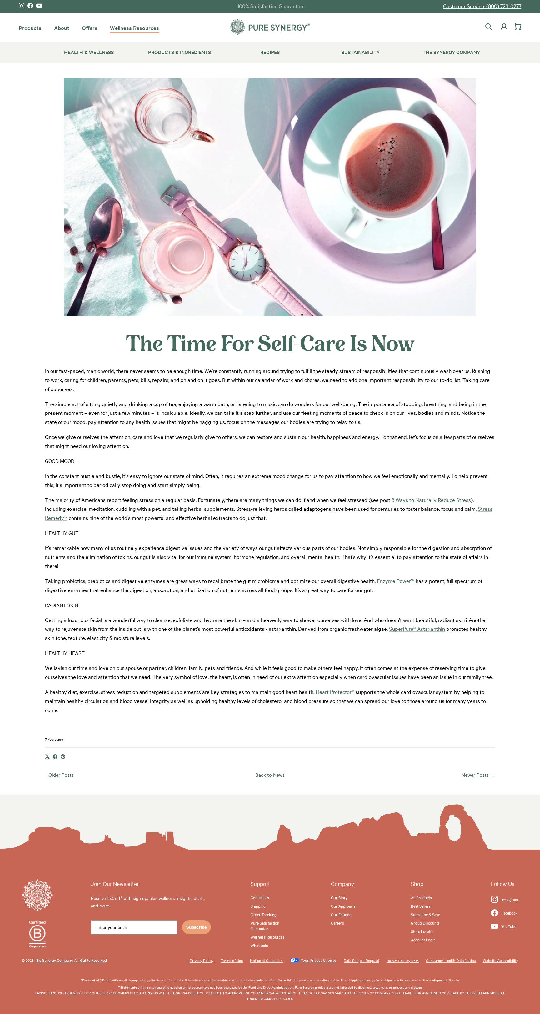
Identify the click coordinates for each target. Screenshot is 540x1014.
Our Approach (343, 906)
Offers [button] (90, 27)
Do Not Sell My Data (403, 960)
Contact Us (260, 897)
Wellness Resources (134, 27)
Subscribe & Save (425, 914)
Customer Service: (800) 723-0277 (482, 5)
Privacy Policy (201, 960)
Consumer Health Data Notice (451, 960)
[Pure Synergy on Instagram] (21, 5)
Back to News (270, 774)
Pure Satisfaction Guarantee (265, 925)
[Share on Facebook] (55, 756)
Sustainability (361, 51)
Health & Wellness (89, 51)
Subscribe (196, 927)
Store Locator (422, 931)
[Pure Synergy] (270, 27)
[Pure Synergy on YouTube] (39, 5)
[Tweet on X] (47, 756)
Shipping (258, 906)
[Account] (503, 26)
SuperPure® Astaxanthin (417, 628)
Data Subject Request (361, 960)
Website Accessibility (500, 960)
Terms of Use (232, 960)
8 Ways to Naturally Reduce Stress (431, 499)
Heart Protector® (335, 691)
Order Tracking (264, 914)
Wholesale (259, 945)
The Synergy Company (451, 51)
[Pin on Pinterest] (63, 756)
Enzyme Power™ (395, 580)
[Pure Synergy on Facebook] (30, 5)
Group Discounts (425, 923)
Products (30, 27)
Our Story (339, 897)
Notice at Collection (266, 960)
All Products (421, 897)
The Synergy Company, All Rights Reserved (71, 960)
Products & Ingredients (179, 51)
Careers (337, 923)
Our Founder (342, 914)
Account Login (423, 939)
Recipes (270, 51)
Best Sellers (421, 906)
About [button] (61, 27)
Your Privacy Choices (319, 960)
